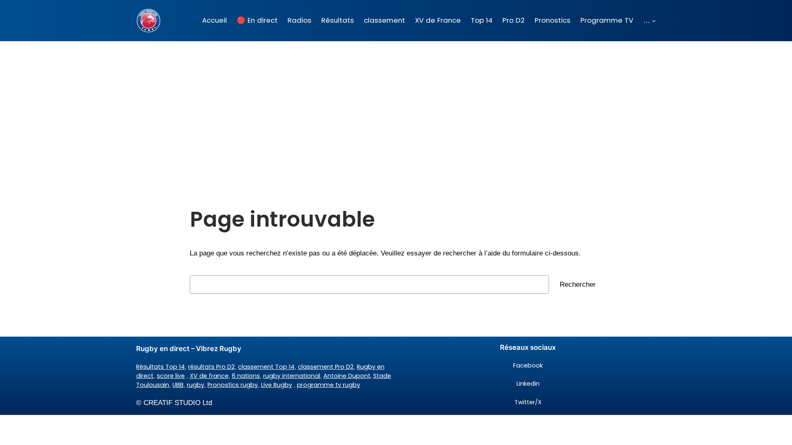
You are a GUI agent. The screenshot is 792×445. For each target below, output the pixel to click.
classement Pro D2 (326, 367)
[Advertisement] (396, 106)
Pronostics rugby (232, 385)
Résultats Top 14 (160, 367)
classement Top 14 (266, 367)
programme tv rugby (328, 385)
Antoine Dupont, (347, 376)
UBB (178, 385)
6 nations (246, 376)
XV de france (209, 376)
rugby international (291, 376)
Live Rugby (276, 385)
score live (171, 376)
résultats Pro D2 (211, 367)
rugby (195, 385)
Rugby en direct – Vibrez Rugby (188, 348)
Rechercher (578, 284)
